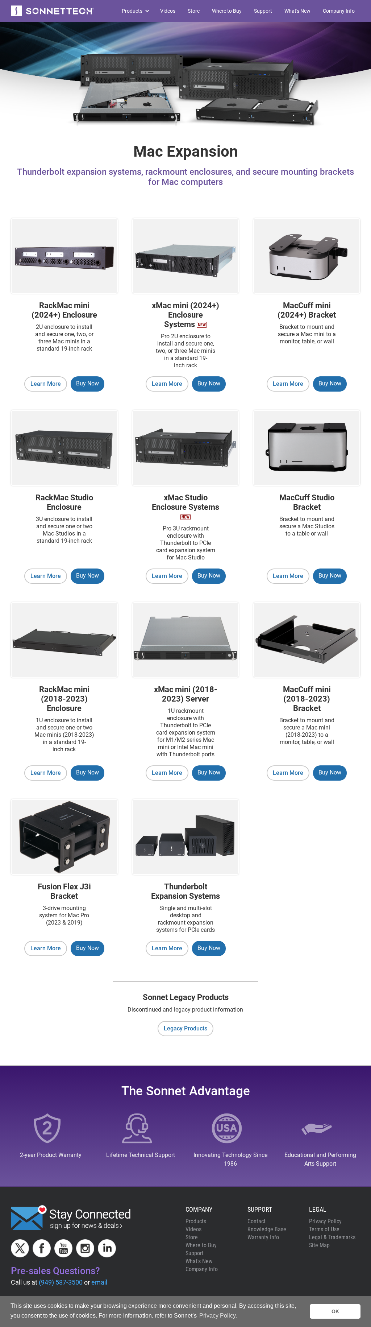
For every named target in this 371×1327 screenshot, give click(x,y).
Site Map (319, 1245)
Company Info (339, 11)
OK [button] (335, 1311)
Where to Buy (227, 11)
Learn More (45, 383)
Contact (256, 1221)
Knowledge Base (266, 1229)
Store (194, 11)
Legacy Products (185, 1028)
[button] (132, 11)
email (99, 1282)
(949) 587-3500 (61, 1282)
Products (196, 1221)
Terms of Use (324, 1229)
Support (263, 11)
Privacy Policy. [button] (218, 1315)
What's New (297, 11)
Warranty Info (263, 1237)
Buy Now (87, 383)
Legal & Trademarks (332, 1237)
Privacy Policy (325, 1221)
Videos (167, 11)
